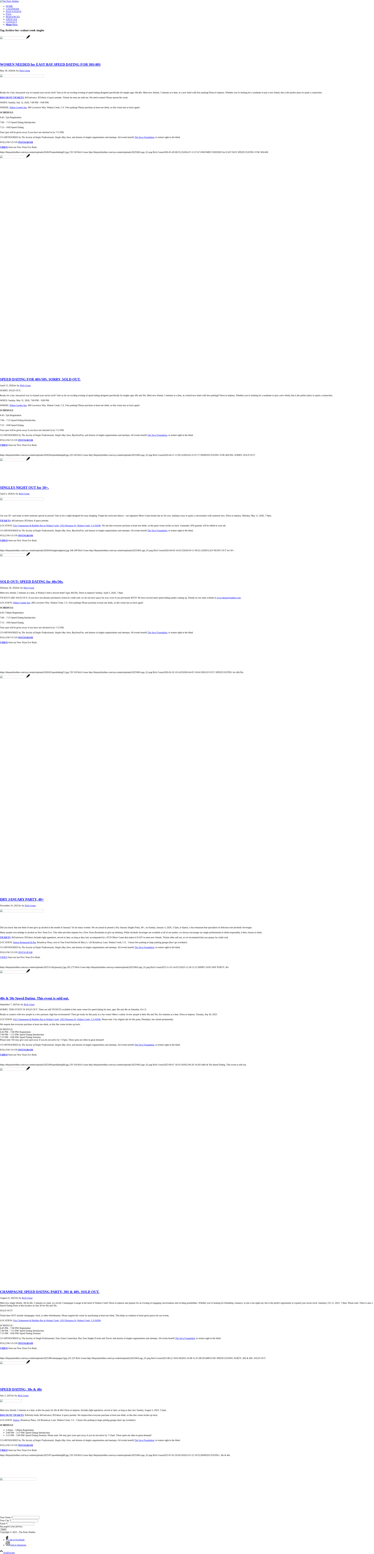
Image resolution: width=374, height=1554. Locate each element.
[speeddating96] (15, 972)
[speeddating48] (15, 157)
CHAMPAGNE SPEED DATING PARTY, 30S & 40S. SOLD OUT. (49, 1292)
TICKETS (5, 520)
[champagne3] (15, 1070)
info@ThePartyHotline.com (17, 1475)
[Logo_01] (9, 1)
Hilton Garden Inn (18, 107)
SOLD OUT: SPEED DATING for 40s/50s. (31, 581)
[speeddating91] (15, 38)
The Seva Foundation (144, 137)
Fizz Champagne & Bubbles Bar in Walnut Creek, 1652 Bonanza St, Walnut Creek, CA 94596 (57, 525)
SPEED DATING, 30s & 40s (21, 1389)
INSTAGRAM (25, 142)
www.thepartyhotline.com (229, 598)
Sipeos (16, 1420)
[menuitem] (190, 6)
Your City (5, 1520)
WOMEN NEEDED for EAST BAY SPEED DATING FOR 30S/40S (50, 64)
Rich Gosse (24, 70)
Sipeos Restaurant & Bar (24, 942)
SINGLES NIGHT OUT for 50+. (24, 487)
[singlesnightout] (15, 460)
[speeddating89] (15, 1363)
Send (3, 1529)
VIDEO (4, 147)
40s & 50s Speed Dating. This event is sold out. (34, 998)
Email (3, 1523)
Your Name (6, 1517)
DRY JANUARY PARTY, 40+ (22, 899)
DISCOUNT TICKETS (12, 97)
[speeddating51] (15, 555)
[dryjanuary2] (15, 677)
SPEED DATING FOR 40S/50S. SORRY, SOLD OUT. (40, 379)
